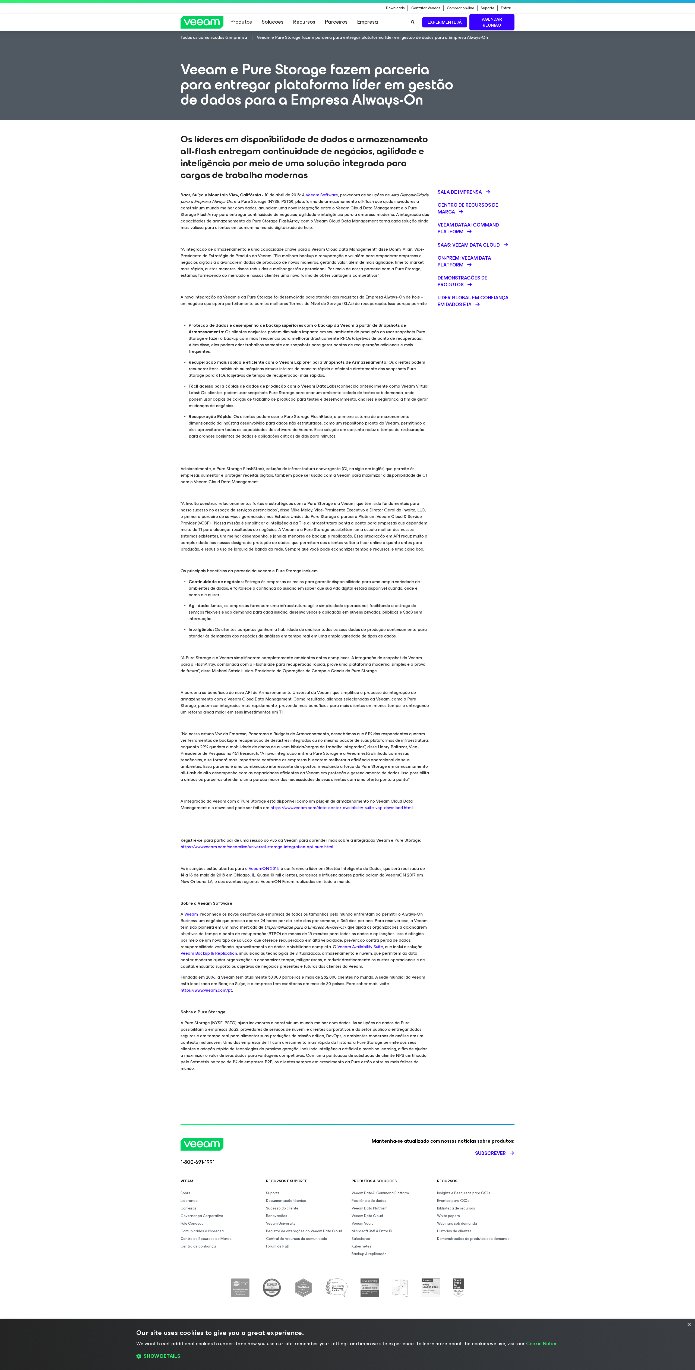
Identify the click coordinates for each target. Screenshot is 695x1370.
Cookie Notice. (542, 1344)
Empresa (367, 21)
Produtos (241, 21)
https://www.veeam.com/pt (206, 990)
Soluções (272, 21)
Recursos (304, 21)
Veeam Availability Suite (360, 946)
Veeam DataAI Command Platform (380, 1193)
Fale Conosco (192, 1223)
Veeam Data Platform (369, 1208)
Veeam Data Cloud (367, 1216)
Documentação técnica (286, 1201)
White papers (448, 1216)
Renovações (276, 1216)
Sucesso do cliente (282, 1208)
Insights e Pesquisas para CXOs (463, 1193)
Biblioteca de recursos (456, 1208)
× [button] (689, 1325)
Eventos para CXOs (453, 1201)
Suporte (487, 8)
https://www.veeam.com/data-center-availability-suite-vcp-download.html (341, 807)
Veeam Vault (362, 1223)
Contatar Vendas (425, 8)
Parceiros (336, 21)
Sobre (186, 1193)
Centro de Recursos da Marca (206, 1239)
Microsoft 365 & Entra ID (372, 1231)
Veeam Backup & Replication (209, 953)
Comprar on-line (460, 8)
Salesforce (361, 1239)
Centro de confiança (198, 1246)
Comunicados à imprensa (202, 1231)
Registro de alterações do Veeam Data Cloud (304, 1231)
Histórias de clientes (454, 1231)
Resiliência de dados (369, 1201)
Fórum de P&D (277, 1246)
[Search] (413, 22)
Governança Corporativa (202, 1216)
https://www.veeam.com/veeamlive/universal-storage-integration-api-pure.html (257, 846)
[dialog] (347, 1344)
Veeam (191, 914)
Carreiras (189, 1208)
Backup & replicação (369, 1254)
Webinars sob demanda (457, 1223)
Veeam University (280, 1223)
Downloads (395, 8)
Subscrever (490, 1153)
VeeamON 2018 (264, 868)
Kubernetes (361, 1246)
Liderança (189, 1201)
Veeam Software (322, 195)
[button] (347, 1356)
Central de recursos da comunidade (296, 1239)
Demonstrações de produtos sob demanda (473, 1239)
